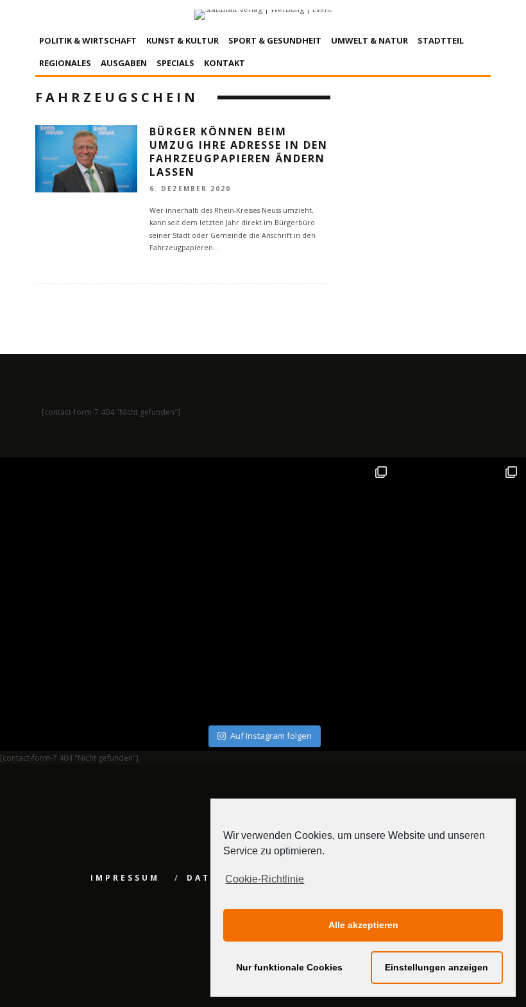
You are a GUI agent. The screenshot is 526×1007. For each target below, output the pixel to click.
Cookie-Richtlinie (264, 879)
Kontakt (224, 63)
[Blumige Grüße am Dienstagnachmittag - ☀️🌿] (459, 655)
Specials (175, 63)
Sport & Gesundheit (274, 40)
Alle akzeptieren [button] (363, 925)
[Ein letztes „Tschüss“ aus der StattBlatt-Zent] (198, 524)
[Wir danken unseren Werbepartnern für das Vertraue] (459, 524)
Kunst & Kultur (182, 40)
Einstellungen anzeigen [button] (436, 967)
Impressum (125, 877)
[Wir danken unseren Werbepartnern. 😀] (328, 524)
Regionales (65, 63)
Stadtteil (441, 40)
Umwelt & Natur (369, 40)
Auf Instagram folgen (271, 735)
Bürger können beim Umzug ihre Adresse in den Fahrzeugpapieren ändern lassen (238, 151)
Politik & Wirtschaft (88, 40)
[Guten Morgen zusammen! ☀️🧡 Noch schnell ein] (328, 655)
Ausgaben (124, 63)
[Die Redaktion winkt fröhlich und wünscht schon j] (198, 655)
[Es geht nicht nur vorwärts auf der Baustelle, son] (67, 524)
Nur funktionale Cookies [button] (289, 967)
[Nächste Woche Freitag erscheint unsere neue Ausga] (67, 655)
